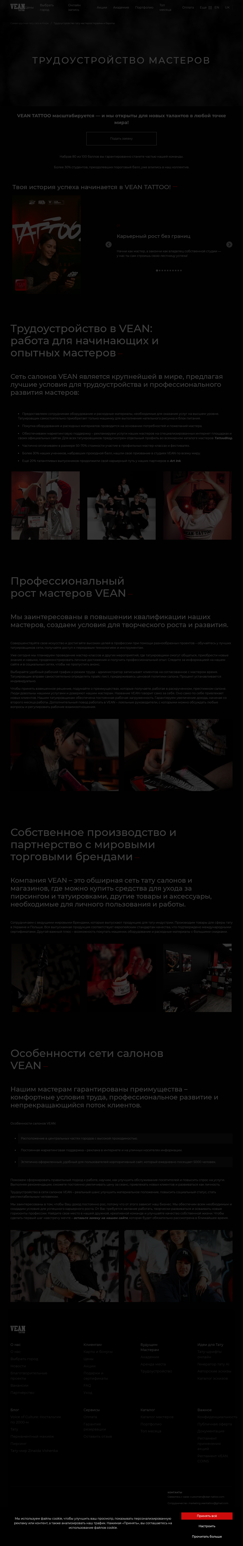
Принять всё (207, 1516)
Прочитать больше (207, 1536)
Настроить (207, 1526)
